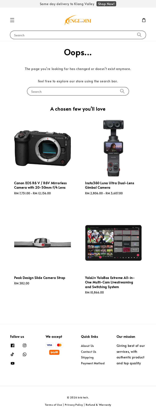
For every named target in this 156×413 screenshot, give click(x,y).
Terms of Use (53, 405)
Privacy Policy (74, 405)
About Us (87, 346)
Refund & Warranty (98, 405)
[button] (12, 20)
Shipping (87, 357)
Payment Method (93, 363)
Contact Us (88, 352)
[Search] (139, 35)
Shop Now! (106, 3)
